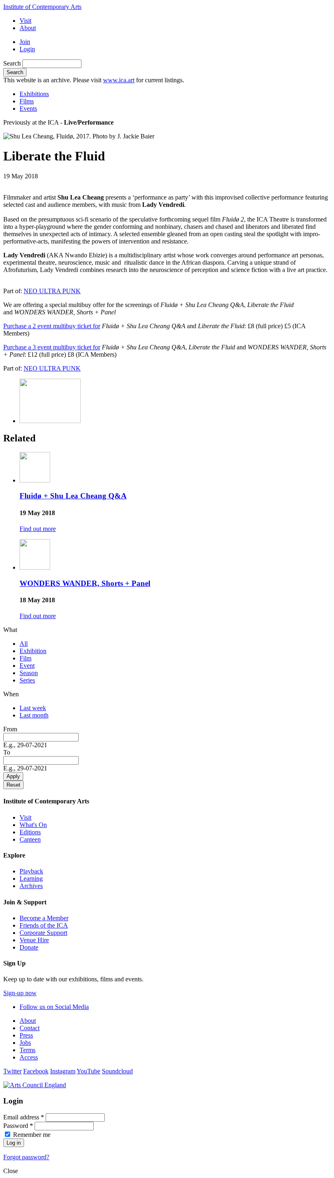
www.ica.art (118, 80)
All (24, 643)
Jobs (25, 1042)
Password (18, 1125)
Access (29, 1057)
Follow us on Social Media (54, 1006)
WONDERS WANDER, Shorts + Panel (85, 583)
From (10, 729)
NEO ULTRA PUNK (52, 290)
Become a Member (44, 918)
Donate (29, 947)
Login (27, 49)
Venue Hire (34, 940)
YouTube (88, 1071)
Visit (25, 20)
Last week (33, 707)
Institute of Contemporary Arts (42, 6)
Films (27, 101)
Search (12, 63)
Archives (31, 885)
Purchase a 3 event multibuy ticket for (51, 347)
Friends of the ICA (44, 925)
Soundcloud (117, 1071)
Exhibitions (34, 93)
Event (27, 665)
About (28, 27)
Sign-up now (20, 992)
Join (25, 41)
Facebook (35, 1071)
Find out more (38, 528)
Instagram (62, 1071)
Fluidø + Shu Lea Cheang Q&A (73, 495)
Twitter (12, 1071)
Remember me (32, 1134)
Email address (23, 1117)
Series (27, 680)
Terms (27, 1049)
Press (26, 1035)
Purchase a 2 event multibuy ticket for (51, 325)
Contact (30, 1027)
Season (29, 672)
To (6, 752)
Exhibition (33, 650)
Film (25, 658)
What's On (33, 824)
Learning (31, 878)
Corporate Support (43, 932)
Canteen (30, 839)
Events (28, 108)
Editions (30, 832)
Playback (31, 871)
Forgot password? (26, 1157)
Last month (34, 715)
